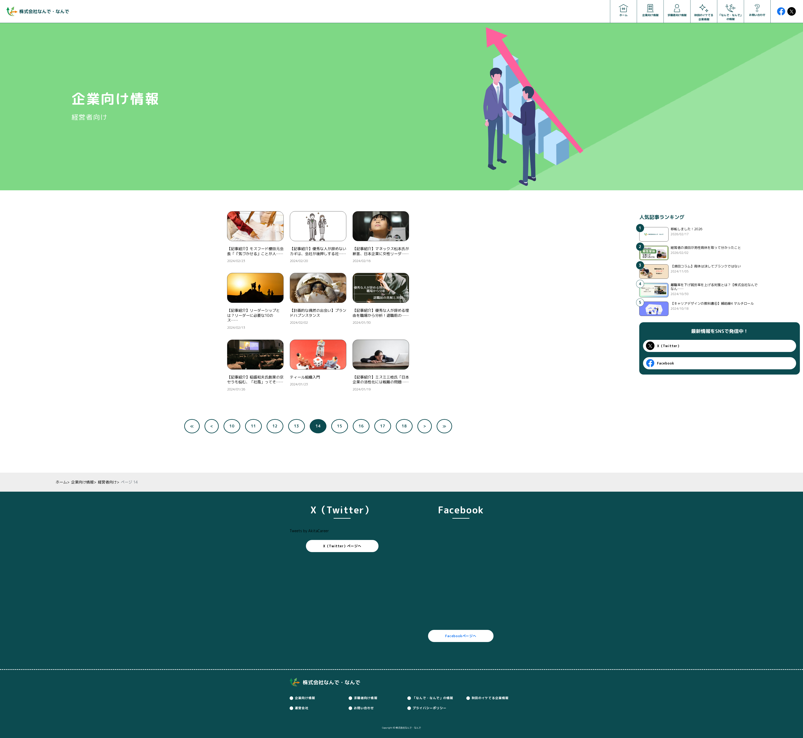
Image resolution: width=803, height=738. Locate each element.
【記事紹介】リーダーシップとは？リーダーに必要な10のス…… (253, 315)
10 (231, 426)
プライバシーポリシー (429, 708)
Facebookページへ (460, 636)
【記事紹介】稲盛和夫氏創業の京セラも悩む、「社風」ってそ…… (255, 380)
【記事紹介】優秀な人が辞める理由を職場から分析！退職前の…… (381, 313)
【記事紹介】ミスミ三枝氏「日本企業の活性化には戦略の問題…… (381, 380)
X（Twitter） (669, 346)
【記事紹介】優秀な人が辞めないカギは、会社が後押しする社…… (318, 251)
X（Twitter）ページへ (342, 546)
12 (274, 426)
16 (361, 426)
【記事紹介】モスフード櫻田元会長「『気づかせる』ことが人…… (255, 251)
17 (382, 426)
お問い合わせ (364, 708)
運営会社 (301, 708)
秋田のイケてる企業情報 (490, 698)
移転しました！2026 (686, 229)
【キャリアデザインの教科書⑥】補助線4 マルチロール (712, 303)
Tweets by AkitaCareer (309, 530)
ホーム (61, 482)
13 (296, 426)
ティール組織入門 (305, 377)
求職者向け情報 (365, 698)
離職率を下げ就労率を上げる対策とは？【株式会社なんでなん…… (714, 287)
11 (253, 426)
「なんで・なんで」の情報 (433, 698)
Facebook (665, 363)
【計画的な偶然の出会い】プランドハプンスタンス (318, 313)
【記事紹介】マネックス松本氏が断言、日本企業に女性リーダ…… (381, 251)
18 (404, 426)
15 (339, 426)
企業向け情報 (82, 482)
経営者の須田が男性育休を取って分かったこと (706, 247)
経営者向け (107, 482)
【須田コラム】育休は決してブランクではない (706, 266)
